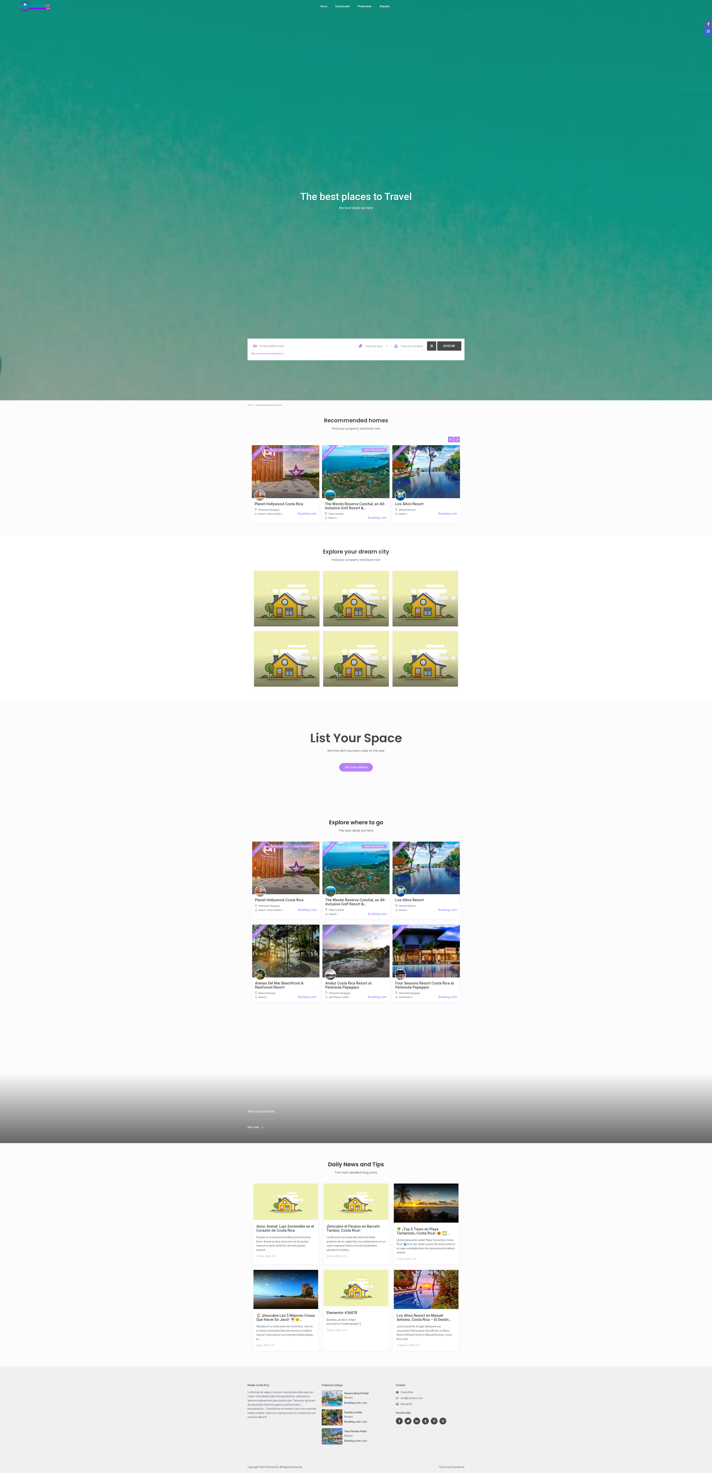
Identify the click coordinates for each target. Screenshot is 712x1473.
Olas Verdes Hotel (355, 1431)
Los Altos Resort (409, 504)
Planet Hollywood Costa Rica (279, 504)
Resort (261, 513)
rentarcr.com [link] (292, 1408)
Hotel (345, 997)
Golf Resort (335, 997)
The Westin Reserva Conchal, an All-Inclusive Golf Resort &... (355, 506)
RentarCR (406, 1404)
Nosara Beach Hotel (356, 1393)
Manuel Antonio (407, 509)
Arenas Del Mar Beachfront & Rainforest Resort (279, 985)
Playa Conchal (336, 513)
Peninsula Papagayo (269, 509)
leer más (253, 1127)
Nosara (348, 1397)
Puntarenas (365, 6)
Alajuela (384, 6)
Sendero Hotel (353, 1412)
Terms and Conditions (451, 1467)
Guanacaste (342, 6)
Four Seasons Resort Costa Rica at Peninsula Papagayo (424, 985)
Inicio (323, 6)
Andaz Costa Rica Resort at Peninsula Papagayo (348, 985)
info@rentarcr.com (412, 1398)
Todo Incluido (273, 513)
